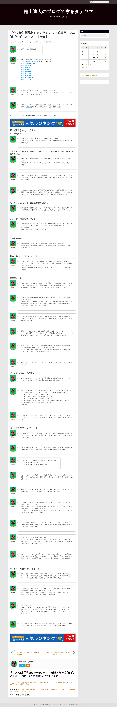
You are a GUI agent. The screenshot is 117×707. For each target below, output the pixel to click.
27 (101, 61)
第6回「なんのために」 (27, 73)
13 (101, 54)
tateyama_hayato (28, 42)
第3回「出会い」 (25, 67)
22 (82, 61)
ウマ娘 (43, 42)
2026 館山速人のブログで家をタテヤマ (40, 704)
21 (105, 58)
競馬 (37, 42)
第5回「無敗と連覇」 (27, 71)
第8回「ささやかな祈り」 (28, 77)
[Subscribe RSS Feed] (28, 665)
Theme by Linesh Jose (82, 704)
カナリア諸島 (71, 704)
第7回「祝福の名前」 (27, 75)
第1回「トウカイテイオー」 (29, 63)
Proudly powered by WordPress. (59, 704)
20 (101, 58)
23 (86, 61)
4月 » (86, 68)
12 (98, 54)
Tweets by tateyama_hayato (89, 75)
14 (105, 54)
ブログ (29, 107)
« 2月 (82, 68)
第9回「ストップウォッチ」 (29, 79)
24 (90, 61)
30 (86, 64)
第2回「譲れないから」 (27, 65)
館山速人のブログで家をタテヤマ (58, 11)
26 (98, 61)
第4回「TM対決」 (26, 69)
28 (105, 61)
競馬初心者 (52, 42)
